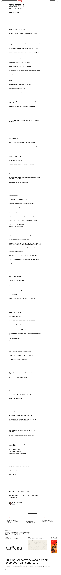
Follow (14, 503)
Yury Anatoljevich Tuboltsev (13, 6)
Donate (20, 1)
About (11, 569)
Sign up (7, 569)
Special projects (8, 530)
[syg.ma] (1, 1)
